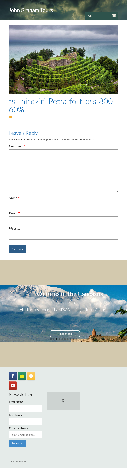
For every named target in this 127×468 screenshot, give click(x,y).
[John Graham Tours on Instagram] (31, 376)
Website (14, 228)
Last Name (16, 415)
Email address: (18, 428)
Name (14, 198)
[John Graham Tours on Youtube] (13, 385)
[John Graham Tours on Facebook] (13, 376)
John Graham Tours (31, 10)
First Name (16, 401)
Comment (17, 146)
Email (14, 213)
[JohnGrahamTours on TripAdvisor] (22, 376)
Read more (65, 333)
